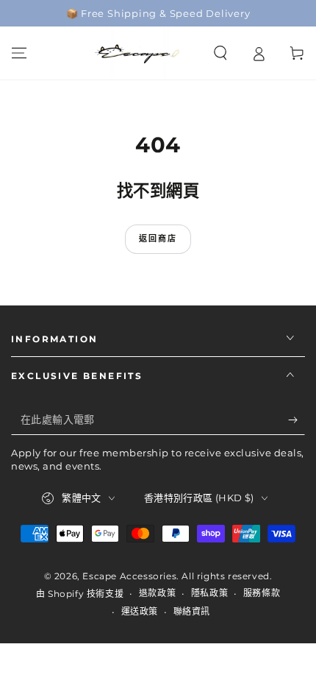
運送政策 (139, 611)
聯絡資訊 (191, 611)
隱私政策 (209, 592)
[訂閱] (296, 420)
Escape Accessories (129, 575)
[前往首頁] (138, 52)
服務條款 (261, 592)
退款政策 (157, 592)
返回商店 (158, 238)
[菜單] (19, 53)
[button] (220, 53)
